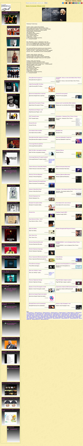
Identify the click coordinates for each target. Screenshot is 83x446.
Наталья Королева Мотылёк (36, 242)
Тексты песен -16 (48, 314)
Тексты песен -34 (39, 318)
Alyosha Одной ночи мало (13, 37)
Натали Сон (32, 212)
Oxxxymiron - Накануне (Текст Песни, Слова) (66, 116)
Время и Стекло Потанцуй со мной (37, 286)
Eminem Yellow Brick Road (35, 189)
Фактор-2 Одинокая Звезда (35, 279)
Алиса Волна (59, 256)
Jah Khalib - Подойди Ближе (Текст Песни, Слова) (10, 286)
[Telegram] (80, 3)
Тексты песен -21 (36, 315)
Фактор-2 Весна (60, 150)
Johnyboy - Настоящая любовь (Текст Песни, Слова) (68, 189)
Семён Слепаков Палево (13, 26)
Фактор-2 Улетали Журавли (35, 174)
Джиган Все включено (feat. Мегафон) (8, 304)
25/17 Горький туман (34, 116)
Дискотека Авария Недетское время (38, 294)
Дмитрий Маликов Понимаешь (12, 81)
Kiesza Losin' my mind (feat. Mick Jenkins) (65, 103)
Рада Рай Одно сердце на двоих (64, 279)
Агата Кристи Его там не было (63, 202)
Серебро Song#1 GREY (61, 212)
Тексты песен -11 (57, 313)
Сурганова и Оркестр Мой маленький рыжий (67, 286)
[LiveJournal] (73, 3)
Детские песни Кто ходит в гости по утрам (10, 410)
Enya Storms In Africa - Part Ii (35, 219)
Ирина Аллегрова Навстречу (63, 166)
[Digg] (69, 3)
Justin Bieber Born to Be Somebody (11, 150)
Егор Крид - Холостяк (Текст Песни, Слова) (10, 352)
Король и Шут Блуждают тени (63, 303)
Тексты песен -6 (70, 312)
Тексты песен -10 (48, 313)
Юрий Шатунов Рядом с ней (36, 109)
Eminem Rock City (11, 94)
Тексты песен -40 (36, 319)
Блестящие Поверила (12, 366)
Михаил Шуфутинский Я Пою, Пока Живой (10, 338)
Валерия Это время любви (35, 202)
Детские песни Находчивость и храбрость (66, 263)
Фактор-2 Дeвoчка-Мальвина (63, 174)
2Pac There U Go (33, 235)
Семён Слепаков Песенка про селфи (9, 245)
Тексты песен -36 (56, 318)
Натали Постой (32, 123)
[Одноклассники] (64, 3)
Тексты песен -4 (54, 312)
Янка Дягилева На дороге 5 (35, 77)
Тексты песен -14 (30, 314)
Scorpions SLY (10, 427)
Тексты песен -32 (76, 316)
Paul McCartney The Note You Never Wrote (10, 398)
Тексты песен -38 (74, 318)
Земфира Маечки (11, 185)
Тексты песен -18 (65, 314)
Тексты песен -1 (30, 312)
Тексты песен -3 (46, 312)
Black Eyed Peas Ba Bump (13, 111)
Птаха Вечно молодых (34, 263)
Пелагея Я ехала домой (61, 93)
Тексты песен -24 (62, 315)
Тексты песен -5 (62, 312)
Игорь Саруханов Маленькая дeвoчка (38, 256)
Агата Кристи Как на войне (35, 130)
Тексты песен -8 (32, 313)
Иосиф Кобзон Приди (12, 138)
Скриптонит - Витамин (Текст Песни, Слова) (9, 227)
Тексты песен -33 (30, 318)
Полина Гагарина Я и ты (13, 49)
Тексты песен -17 (56, 314)
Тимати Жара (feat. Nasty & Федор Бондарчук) (10, 13)
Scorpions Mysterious (12, 65)
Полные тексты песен (74, 1)
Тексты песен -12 (66, 313)
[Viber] (76, 3)
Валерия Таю (59, 130)
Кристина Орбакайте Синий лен (63, 137)
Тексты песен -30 (59, 316)
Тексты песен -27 (33, 316)
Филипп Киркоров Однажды (36, 249)
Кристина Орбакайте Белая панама (10, 321)
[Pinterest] (81, 3)
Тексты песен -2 (38, 312)
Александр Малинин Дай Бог (36, 143)
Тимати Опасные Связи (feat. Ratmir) (38, 166)
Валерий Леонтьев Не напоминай (37, 303)
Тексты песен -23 (53, 315)
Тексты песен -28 (41, 316)
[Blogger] (68, 3)
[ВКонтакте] (63, 3)
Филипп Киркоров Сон (34, 196)
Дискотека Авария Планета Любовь (10, 382)
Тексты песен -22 (44, 315)
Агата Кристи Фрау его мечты (12, 214)
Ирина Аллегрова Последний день (37, 181)
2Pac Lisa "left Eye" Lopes (35, 270)
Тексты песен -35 (48, 318)
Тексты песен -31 (67, 316)
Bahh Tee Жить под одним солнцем (37, 150)
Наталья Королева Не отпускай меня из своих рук (9, 168)
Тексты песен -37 (65, 318)
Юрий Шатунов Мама (12, 202)
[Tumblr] (75, 3)
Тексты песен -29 (50, 316)
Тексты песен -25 (70, 315)
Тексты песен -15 (39, 314)
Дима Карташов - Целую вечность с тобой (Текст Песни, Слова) (10, 257)
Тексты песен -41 (44, 319)
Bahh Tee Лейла (33, 228)
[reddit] (71, 3)
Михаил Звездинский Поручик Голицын (65, 228)
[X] (66, 3)
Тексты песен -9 (40, 313)
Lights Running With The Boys (36, 84)
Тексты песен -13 (74, 313)
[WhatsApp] (78, 3)
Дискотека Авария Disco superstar (37, 93)
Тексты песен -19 (74, 314)
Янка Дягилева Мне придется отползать (38, 137)
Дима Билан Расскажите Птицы (36, 103)
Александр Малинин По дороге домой (38, 157)
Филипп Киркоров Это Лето (12, 121)
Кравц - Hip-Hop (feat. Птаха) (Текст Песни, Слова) (10, 271)
